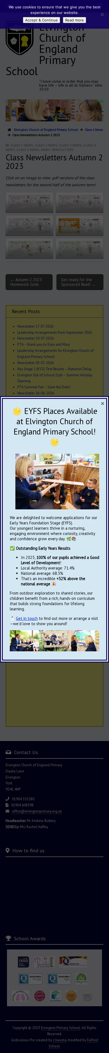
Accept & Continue (41, 20)
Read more (74, 20)
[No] (102, 14)
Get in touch (27, 618)
